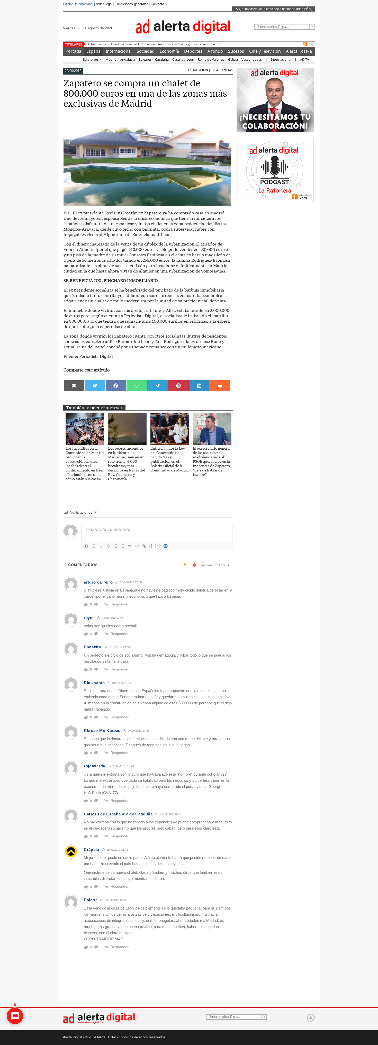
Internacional (119, 51)
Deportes (193, 51)
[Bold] (86, 546)
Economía (169, 51)
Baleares (145, 59)
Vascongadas (251, 59)
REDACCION (198, 70)
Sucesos (236, 51)
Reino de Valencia (211, 59)
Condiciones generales (131, 4)
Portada (73, 51)
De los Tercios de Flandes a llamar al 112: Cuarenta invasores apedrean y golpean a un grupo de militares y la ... (163, 44)
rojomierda (94, 766)
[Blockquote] (129, 546)
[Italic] (93, 546)
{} (151, 546)
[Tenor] (165, 546)
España (93, 51)
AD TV (304, 59)
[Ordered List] (115, 546)
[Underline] (101, 546)
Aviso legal (104, 4)
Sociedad (146, 51)
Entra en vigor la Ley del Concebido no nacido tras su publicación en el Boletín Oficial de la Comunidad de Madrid (169, 459)
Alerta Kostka (299, 51)
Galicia (233, 59)
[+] (158, 546)
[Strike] (108, 546)
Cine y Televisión (265, 51)
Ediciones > (92, 59)
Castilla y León (183, 59)
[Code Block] (137, 546)
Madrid (110, 59)
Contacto (157, 4)
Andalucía (127, 59)
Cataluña (162, 59)
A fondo (215, 51)
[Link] (144, 546)
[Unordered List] (122, 546)
